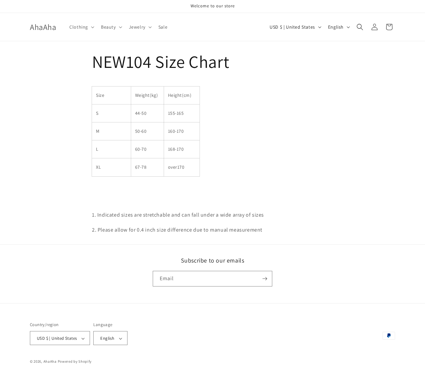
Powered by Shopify (75, 361)
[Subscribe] (264, 278)
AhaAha (50, 361)
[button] (81, 27)
